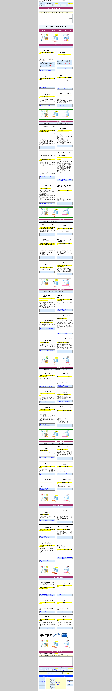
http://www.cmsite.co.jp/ (46, 474)
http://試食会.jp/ (62, 274)
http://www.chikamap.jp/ (64, 401)
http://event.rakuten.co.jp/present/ (47, 520)
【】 (51, 673)
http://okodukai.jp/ (45, 105)
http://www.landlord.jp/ (46, 401)
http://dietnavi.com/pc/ (63, 146)
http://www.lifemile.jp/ (46, 87)
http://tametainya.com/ (46, 350)
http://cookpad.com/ (63, 473)
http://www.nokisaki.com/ (46, 386)
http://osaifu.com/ (45, 70)
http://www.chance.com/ (47, 457)
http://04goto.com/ (63, 333)
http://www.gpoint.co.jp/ (63, 88)
